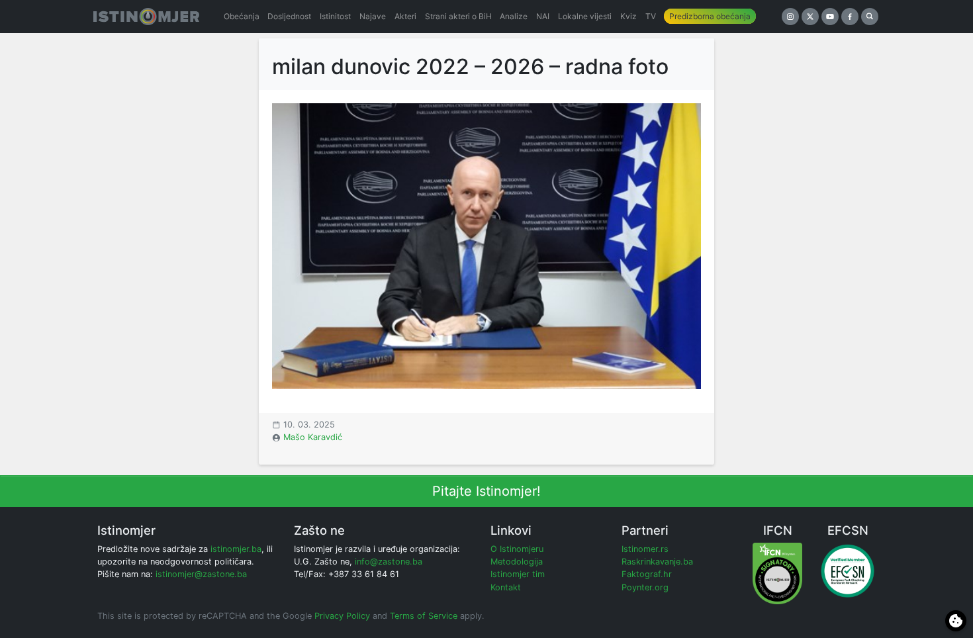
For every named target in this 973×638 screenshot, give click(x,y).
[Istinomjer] (146, 16)
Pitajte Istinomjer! (486, 491)
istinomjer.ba (235, 549)
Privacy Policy (342, 616)
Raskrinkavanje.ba (657, 562)
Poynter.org (645, 587)
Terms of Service (423, 616)
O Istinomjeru (516, 549)
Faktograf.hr (647, 574)
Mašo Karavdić (312, 437)
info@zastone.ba (388, 562)
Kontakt (505, 587)
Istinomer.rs (645, 549)
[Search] (869, 16)
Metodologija (516, 562)
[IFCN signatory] (777, 573)
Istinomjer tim (517, 574)
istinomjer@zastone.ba (201, 574)
